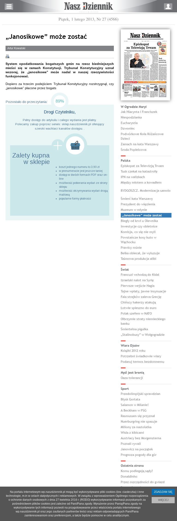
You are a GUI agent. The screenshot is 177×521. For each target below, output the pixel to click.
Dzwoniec (128, 128)
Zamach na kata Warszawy (140, 144)
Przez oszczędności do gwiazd (143, 482)
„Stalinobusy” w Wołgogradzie (143, 335)
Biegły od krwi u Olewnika (139, 221)
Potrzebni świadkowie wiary (141, 356)
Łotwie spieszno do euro (138, 308)
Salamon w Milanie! (135, 405)
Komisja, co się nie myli (138, 232)
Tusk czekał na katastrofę (139, 171)
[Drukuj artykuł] (7, 56)
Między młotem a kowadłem (141, 182)
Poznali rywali (131, 444)
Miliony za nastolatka (136, 427)
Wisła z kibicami (132, 432)
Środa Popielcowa (133, 150)
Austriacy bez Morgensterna (141, 438)
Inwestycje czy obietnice (139, 226)
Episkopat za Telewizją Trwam (142, 166)
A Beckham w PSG (133, 410)
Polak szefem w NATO (136, 313)
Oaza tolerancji (132, 378)
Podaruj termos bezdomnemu (142, 362)
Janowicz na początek (137, 449)
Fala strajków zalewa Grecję (141, 297)
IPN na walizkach (133, 177)
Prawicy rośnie (131, 247)
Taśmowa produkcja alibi (138, 259)
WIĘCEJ (163, 500)
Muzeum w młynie (134, 210)
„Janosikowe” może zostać (142, 215)
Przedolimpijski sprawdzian (140, 394)
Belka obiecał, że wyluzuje (140, 253)
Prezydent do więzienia (138, 204)
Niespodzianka (131, 117)
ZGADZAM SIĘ (163, 492)
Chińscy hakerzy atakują (138, 302)
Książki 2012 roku (133, 350)
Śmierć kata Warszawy (137, 199)
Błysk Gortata (130, 399)
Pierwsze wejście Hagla (137, 286)
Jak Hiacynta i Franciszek (139, 112)
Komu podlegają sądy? (137, 471)
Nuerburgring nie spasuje (139, 421)
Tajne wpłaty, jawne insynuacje (143, 291)
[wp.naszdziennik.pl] (88, 6)
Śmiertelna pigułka (134, 329)
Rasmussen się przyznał (138, 416)
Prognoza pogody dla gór (138, 455)
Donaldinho (129, 476)
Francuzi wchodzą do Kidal (140, 275)
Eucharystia (129, 123)
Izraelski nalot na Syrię (137, 280)
